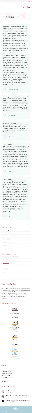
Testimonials (6, 263)
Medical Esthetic (6, 239)
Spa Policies (6, 269)
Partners (5, 272)
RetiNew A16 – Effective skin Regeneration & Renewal (18, 400)
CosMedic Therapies (7, 233)
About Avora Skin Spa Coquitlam (10, 257)
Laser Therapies (6, 242)
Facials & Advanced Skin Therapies (11, 236)
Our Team (5, 260)
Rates (4, 266)
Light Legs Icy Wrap (10, 390)
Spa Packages (6, 248)
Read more (3, 298)
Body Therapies (6, 230)
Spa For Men (6, 245)
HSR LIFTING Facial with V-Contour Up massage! (16, 395)
